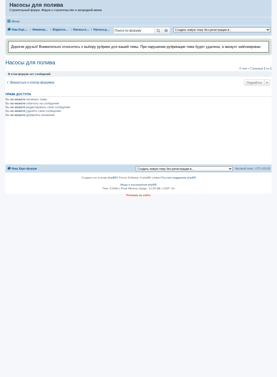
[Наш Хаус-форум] (7, 6)
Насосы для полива (30, 62)
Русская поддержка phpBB (178, 177)
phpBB (112, 177)
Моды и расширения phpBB (138, 184)
